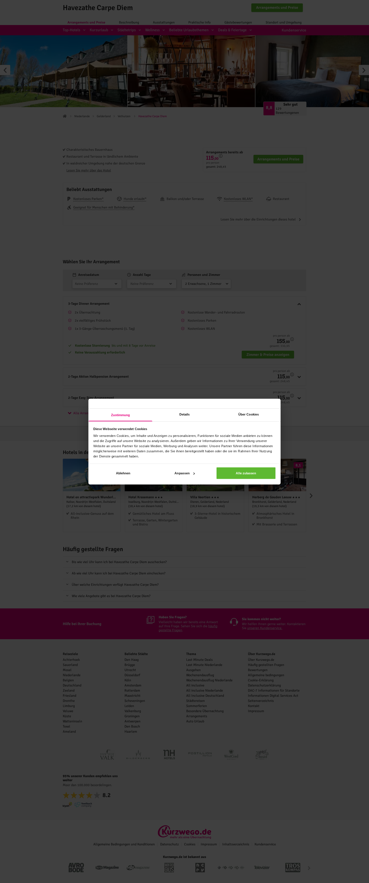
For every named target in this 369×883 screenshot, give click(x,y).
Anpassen (182, 473)
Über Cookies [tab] (248, 414)
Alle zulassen (246, 473)
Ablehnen (123, 473)
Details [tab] (184, 414)
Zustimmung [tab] (120, 415)
